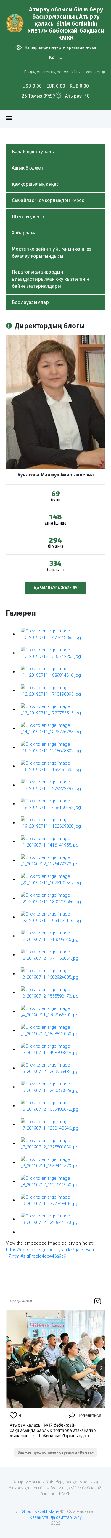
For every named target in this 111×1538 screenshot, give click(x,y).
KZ (51, 57)
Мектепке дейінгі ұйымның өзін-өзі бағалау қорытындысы (52, 252)
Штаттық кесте (29, 216)
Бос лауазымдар (30, 302)
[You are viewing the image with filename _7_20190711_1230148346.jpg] (61, 1124)
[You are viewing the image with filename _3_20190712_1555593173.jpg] (61, 992)
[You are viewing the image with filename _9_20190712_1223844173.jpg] (61, 1219)
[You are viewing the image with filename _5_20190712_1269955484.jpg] (61, 1068)
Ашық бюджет (27, 168)
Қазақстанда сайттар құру (56, 1517)
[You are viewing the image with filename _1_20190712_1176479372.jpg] (61, 860)
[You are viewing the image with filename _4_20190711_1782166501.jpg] (61, 1011)
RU (59, 57)
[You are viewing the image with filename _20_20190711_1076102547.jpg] (61, 879)
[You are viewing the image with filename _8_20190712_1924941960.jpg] (61, 1181)
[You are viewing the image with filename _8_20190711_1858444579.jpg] (61, 1162)
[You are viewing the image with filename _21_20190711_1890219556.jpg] (61, 898)
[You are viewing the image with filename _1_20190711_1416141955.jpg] (61, 841)
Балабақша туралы (33, 152)
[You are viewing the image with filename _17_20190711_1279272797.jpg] (61, 785)
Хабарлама (24, 233)
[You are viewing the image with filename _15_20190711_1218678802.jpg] (61, 747)
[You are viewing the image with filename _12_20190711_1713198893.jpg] (61, 690)
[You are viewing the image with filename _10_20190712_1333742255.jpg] (61, 652)
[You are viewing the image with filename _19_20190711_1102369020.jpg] (61, 822)
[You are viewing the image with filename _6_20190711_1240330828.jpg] (61, 1087)
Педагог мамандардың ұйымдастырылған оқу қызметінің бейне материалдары (50, 279)
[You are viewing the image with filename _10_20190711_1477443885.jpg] (61, 634)
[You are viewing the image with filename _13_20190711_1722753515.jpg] (61, 709)
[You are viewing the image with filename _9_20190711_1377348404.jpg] (61, 1200)
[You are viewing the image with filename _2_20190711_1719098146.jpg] (61, 936)
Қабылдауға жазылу (55, 588)
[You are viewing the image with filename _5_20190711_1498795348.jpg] (61, 1049)
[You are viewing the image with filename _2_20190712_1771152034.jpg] (61, 954)
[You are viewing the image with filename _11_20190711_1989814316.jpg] (61, 671)
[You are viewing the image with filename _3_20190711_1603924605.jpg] (61, 973)
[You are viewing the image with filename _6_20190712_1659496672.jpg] (61, 1105)
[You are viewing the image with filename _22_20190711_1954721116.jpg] (61, 917)
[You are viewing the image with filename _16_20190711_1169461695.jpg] (61, 766)
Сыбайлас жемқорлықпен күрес (48, 200)
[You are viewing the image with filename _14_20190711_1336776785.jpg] (61, 728)
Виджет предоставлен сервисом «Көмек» (55, 1452)
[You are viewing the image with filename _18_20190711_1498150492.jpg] (61, 803)
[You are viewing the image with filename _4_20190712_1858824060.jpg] (61, 1030)
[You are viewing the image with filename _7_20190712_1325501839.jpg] (61, 1143)
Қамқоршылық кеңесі (36, 184)
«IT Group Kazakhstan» (37, 1511)
